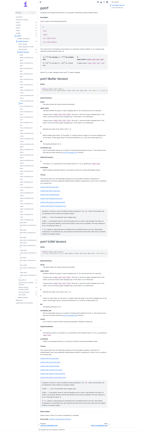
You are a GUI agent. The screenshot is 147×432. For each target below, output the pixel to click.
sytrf (21, 119)
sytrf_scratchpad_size (26, 122)
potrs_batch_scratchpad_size (28, 269)
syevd (21, 190)
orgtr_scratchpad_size (26, 182)
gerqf (21, 60)
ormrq (21, 98)
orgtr (21, 179)
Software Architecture (22, 19)
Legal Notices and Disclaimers (24, 303)
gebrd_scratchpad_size (26, 149)
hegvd (22, 163)
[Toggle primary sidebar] (40, 2)
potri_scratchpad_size (26, 111)
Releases (18, 300)
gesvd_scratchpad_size (27, 155)
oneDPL (18, 22)
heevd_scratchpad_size (27, 160)
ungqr (21, 130)
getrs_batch (23, 242)
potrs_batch (23, 265)
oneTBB (18, 33)
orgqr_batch (23, 250)
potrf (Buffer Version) (118, 5)
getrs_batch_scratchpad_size (28, 246)
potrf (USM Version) (117, 7)
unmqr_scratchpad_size (27, 138)
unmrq (22, 141)
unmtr (21, 217)
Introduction (19, 17)
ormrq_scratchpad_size (26, 101)
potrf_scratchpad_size (26, 106)
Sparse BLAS (22, 280)
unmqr (22, 136)
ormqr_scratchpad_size (26, 95)
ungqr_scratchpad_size (26, 133)
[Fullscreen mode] (104, 2)
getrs (21, 76)
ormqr (21, 92)
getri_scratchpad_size (26, 73)
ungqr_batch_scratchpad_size (28, 276)
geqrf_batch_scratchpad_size (28, 226)
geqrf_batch (23, 222)
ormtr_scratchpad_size (26, 187)
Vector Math (22, 294)
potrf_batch (23, 257)
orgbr (21, 174)
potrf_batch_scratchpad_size (28, 261)
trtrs (21, 125)
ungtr (21, 211)
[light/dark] (107, 2)
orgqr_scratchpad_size (26, 90)
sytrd (21, 201)
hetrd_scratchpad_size (26, 171)
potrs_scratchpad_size (26, 117)
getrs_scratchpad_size (26, 79)
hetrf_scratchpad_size (26, 84)
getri (21, 71)
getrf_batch (23, 230)
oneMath (18, 36)
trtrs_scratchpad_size (26, 128)
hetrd (21, 168)
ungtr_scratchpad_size (26, 214)
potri (21, 109)
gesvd (21, 152)
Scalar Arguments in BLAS (26, 46)
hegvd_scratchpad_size (27, 165)
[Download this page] (101, 2)
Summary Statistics (24, 292)
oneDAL (18, 30)
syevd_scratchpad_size (26, 192)
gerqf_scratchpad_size (26, 63)
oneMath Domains (22, 41)
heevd (21, 157)
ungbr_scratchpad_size (26, 209)
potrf (21, 103)
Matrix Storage (23, 44)
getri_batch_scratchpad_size (28, 240)
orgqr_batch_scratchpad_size (28, 254)
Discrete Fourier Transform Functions (26, 283)
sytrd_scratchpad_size (26, 203)
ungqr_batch (23, 272)
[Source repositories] (98, 2)
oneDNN (18, 25)
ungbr (21, 206)
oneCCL (18, 28)
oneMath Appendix (22, 297)
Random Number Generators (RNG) (24, 288)
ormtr (21, 184)
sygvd (21, 195)
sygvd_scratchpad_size (27, 198)
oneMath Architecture (23, 38)
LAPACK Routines (24, 52)
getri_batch (23, 237)
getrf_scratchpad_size (26, 68)
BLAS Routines (23, 49)
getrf (21, 65)
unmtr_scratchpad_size (26, 219)
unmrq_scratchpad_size (27, 144)
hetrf (21, 82)
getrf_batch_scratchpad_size (28, 233)
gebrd (21, 147)
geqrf (21, 55)
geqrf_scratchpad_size (26, 57)
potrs (21, 114)
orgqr (21, 87)
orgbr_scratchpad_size (26, 176)
